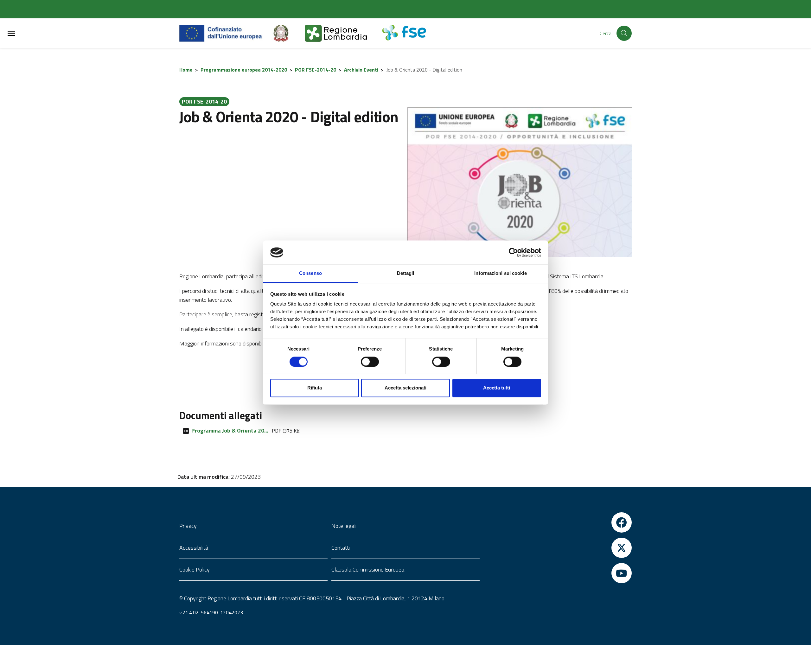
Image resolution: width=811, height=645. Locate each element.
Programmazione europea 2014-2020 (244, 69)
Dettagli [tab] (405, 273)
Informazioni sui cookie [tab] (500, 273)
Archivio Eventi (361, 69)
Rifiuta (314, 388)
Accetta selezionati (405, 388)
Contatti (340, 547)
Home (186, 69)
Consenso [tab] (310, 273)
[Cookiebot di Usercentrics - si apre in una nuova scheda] (513, 252)
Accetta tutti (496, 388)
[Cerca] (624, 33)
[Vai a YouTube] (557, 573)
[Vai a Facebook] (557, 522)
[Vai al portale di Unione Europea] (225, 33)
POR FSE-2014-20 (315, 69)
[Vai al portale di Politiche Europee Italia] (288, 33)
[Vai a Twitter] (557, 547)
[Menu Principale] (11, 33)
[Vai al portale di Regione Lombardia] (343, 33)
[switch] (370, 362)
